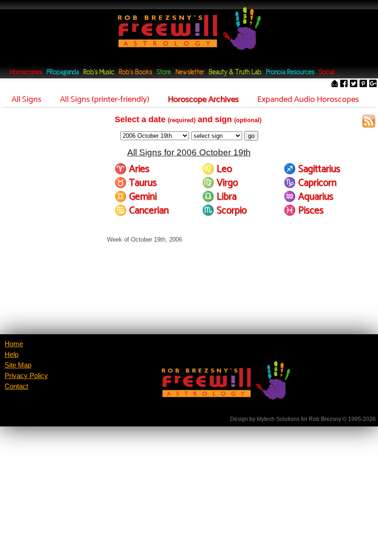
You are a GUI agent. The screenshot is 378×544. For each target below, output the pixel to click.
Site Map (18, 365)
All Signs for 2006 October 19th (189, 152)
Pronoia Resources (290, 73)
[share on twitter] (353, 84)
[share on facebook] (344, 84)
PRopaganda (63, 73)
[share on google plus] (373, 84)
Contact (16, 386)
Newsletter (190, 73)
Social (326, 73)
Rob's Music (98, 73)
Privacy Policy (26, 375)
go (251, 135)
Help (11, 354)
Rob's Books (135, 73)
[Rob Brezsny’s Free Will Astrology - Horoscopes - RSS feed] (369, 122)
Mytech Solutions (278, 419)
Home (14, 344)
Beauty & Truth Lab (235, 73)
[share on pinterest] (363, 84)
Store (164, 73)
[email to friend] (334, 84)
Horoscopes (26, 73)
